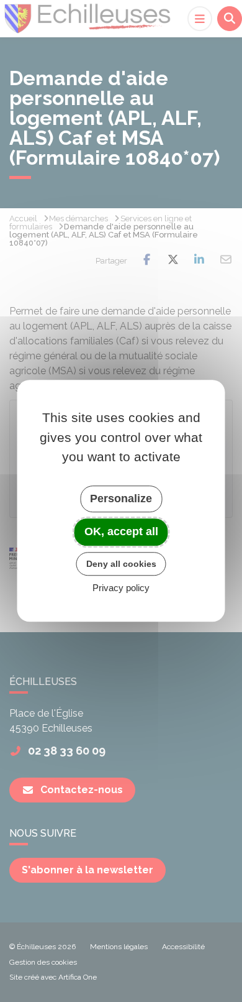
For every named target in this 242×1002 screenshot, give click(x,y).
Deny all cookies (121, 564)
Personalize (121, 498)
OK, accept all (121, 531)
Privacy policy (121, 588)
